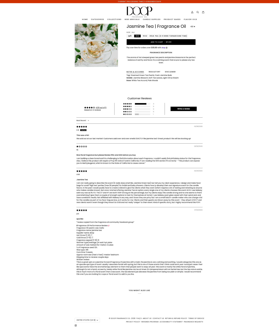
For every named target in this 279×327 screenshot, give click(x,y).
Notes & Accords (135, 72)
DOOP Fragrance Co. (121, 318)
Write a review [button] (183, 109)
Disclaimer (170, 72)
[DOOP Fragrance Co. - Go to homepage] (139, 12)
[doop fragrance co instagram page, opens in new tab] (76, 325)
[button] (127, 104)
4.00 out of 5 (101, 107)
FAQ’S (139, 318)
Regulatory (154, 72)
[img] (82, 126)
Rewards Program (150, 322)
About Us (147, 318)
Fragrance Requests (193, 322)
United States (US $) (86, 320)
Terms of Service (196, 318)
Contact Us (158, 318)
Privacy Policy (133, 322)
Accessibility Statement (171, 322)
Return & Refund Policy (176, 318)
